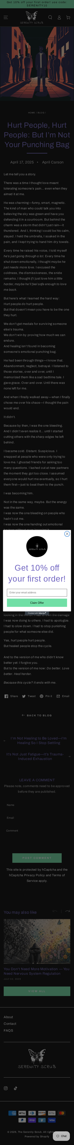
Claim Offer (37, 602)
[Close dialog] (67, 533)
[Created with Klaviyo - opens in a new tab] (37, 613)
